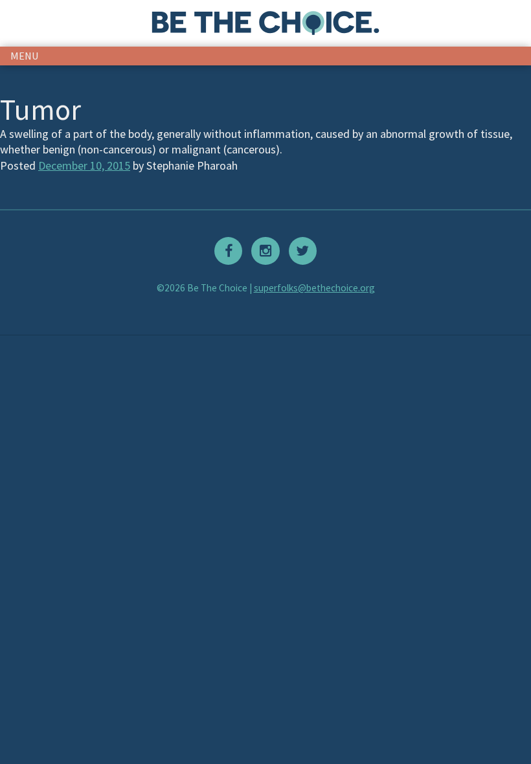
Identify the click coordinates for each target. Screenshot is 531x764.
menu (24, 55)
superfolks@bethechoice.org (314, 288)
